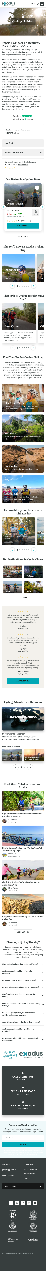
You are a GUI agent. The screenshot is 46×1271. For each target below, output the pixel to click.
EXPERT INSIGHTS (30, 1169)
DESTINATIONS (29, 1174)
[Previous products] (3, 207)
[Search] (32, 4)
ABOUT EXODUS (8, 1175)
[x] (17, 1203)
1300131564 (10, 133)
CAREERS (27, 1178)
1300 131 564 (38, 4)
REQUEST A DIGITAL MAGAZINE (9, 1169)
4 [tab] (24, 286)
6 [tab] (28, 286)
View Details (23, 226)
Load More (23, 598)
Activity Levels (13, 362)
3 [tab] (22, 286)
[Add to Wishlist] (37, 188)
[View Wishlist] (35, 4)
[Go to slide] (17, 348)
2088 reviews (23, 165)
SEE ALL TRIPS (23, 237)
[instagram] (23, 1203)
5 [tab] (26, 286)
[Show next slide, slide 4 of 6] (33, 286)
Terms (33, 1154)
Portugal (17, 84)
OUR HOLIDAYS (29, 1164)
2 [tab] (19, 286)
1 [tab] (17, 286)
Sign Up (23, 1144)
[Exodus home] (8, 4)
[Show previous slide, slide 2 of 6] (12, 286)
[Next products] (42, 207)
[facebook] (11, 1203)
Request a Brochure (13, 152)
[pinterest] (29, 1203)
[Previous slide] (16, 767)
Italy (6, 79)
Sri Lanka (28, 84)
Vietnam (17, 79)
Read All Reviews (23, 681)
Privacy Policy (26, 1154)
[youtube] (35, 1203)
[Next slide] (33, 348)
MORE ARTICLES (23, 932)
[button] (23, 964)
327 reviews (26, 221)
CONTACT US (7, 1164)
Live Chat (8, 143)
